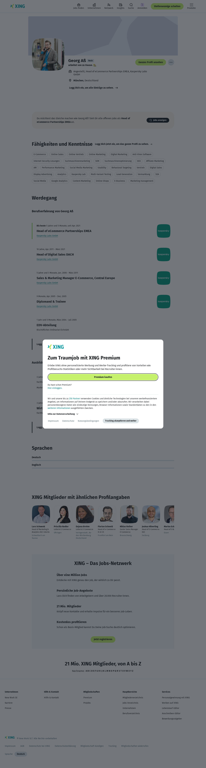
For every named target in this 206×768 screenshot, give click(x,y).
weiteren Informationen (59, 408)
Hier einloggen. (55, 388)
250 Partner (74, 398)
